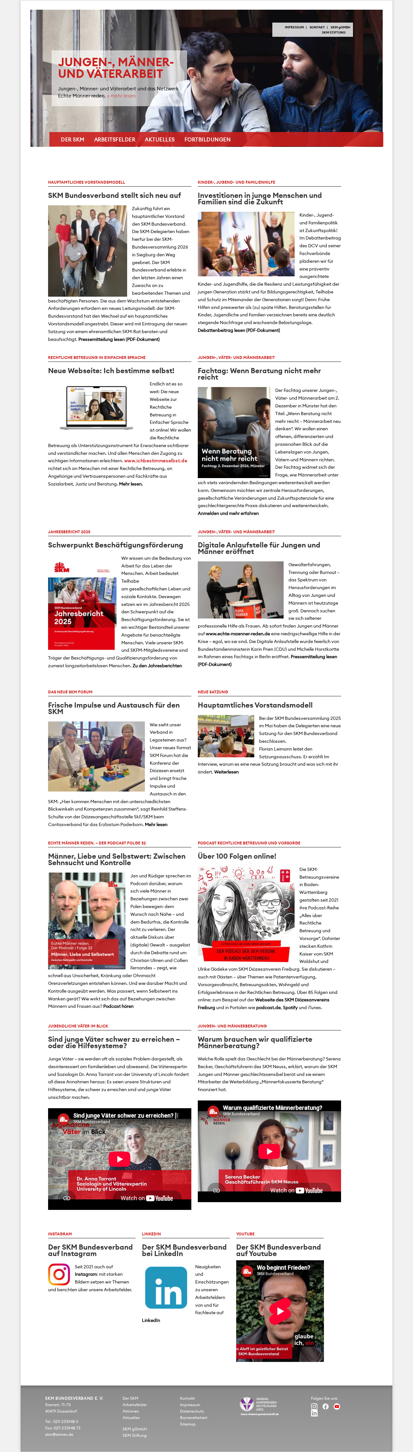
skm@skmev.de (59, 1435)
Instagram (86, 1274)
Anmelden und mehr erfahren (228, 513)
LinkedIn (151, 1320)
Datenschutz (192, 1411)
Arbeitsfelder (115, 139)
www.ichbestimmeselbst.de (155, 461)
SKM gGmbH (135, 1429)
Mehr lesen (156, 825)
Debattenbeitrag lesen (221, 330)
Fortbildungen (208, 139)
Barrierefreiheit (193, 1418)
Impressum (294, 27)
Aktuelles (160, 139)
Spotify (290, 1008)
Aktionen (131, 1411)
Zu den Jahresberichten (157, 666)
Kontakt (317, 27)
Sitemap (188, 1424)
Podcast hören (118, 1006)
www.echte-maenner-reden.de (238, 634)
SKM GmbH (340, 27)
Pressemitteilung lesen (101, 339)
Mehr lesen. (131, 484)
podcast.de (268, 1008)
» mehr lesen (121, 96)
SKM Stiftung (334, 32)
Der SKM (73, 139)
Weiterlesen (226, 772)
